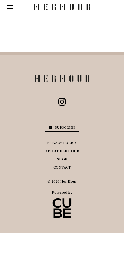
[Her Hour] (62, 6)
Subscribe (65, 127)
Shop (62, 159)
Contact (62, 167)
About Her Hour (62, 151)
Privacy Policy (62, 143)
